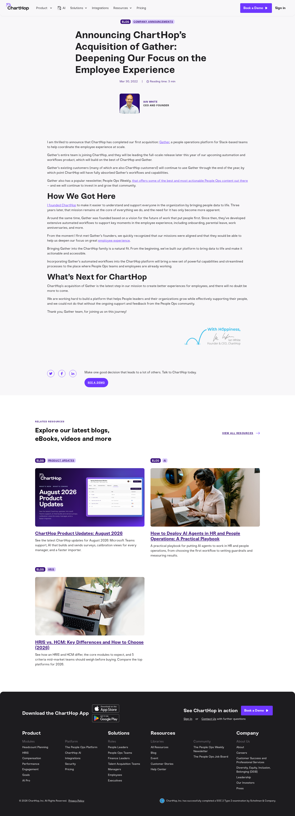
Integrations (100, 8)
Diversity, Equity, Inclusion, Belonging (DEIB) (253, 769)
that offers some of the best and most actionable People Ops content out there (190, 181)
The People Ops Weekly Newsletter (208, 749)
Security (70, 764)
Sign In (188, 719)
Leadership (243, 777)
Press (240, 788)
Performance (30, 764)
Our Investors (245, 782)
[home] (17, 8)
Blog (153, 753)
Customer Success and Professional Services (251, 760)
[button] (44, 8)
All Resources (159, 747)
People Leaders (118, 747)
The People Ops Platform (81, 747)
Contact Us (208, 719)
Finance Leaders (119, 758)
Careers (241, 753)
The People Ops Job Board (210, 756)
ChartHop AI (73, 753)
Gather (164, 142)
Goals (26, 775)
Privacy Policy (76, 800)
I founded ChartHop (61, 205)
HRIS (25, 753)
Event (154, 758)
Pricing (141, 8)
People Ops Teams (120, 753)
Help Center (158, 769)
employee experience (114, 240)
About (240, 747)
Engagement (30, 769)
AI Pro (26, 780)
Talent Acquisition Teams (124, 764)
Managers (114, 769)
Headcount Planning (35, 747)
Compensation (31, 758)
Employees (115, 775)
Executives (115, 780)
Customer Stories (162, 764)
